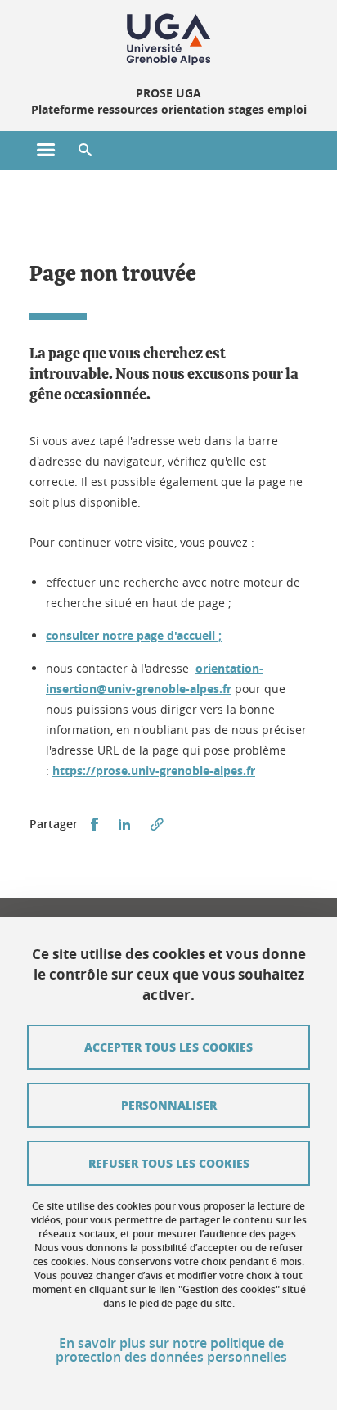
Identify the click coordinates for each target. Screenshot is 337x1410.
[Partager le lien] (157, 824)
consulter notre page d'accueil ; (134, 635)
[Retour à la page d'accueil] (168, 39)
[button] (85, 150)
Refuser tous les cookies (168, 1163)
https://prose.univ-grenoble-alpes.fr (153, 770)
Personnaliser (169, 1105)
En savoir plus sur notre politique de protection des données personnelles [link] (171, 1350)
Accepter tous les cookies (168, 1046)
